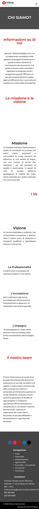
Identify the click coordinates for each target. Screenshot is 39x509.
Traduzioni (19, 457)
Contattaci (19, 471)
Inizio (17, 454)
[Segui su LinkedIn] (24, 443)
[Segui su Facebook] (10, 443)
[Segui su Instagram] (15, 443)
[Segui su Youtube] (19, 443)
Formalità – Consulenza (25, 465)
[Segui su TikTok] (29, 443)
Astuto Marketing (32, 507)
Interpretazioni (21, 459)
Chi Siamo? (20, 468)
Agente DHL (20, 462)
